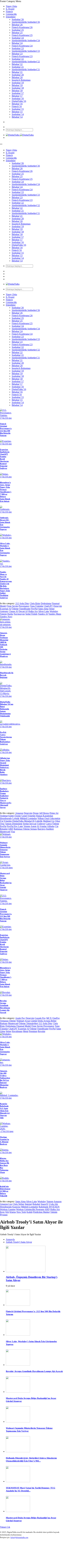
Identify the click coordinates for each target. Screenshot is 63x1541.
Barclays (42, 829)
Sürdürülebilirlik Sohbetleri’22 (26, 61)
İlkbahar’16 (17, 104)
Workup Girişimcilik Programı (30, 1209)
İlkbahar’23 (17, 53)
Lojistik (15, 818)
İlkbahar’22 (17, 64)
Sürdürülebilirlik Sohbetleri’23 (26, 51)
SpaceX (44, 1204)
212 (17, 603)
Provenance (24, 606)
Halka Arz (33, 611)
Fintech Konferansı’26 (22, 27)
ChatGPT (48, 606)
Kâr (7, 1212)
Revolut (41, 1031)
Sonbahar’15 (18, 109)
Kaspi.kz (16, 1207)
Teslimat (4, 816)
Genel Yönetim (28, 816)
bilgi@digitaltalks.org (19, 1537)
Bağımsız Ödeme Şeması (25, 829)
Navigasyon (19, 614)
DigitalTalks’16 (19, 101)
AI (10, 608)
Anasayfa (10, 1239)
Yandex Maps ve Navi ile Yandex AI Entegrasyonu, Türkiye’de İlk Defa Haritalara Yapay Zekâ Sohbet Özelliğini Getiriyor (6, 585)
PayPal (34, 608)
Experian (4, 608)
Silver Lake (43, 611)
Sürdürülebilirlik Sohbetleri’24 (26, 40)
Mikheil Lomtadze (28, 818)
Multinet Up (48, 821)
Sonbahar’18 (18, 88)
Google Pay (40, 1018)
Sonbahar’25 (18, 30)
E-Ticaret (10, 9)
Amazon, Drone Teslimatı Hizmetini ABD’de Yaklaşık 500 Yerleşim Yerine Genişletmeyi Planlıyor (5, 644)
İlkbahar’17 (17, 96)
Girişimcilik (11, 14)
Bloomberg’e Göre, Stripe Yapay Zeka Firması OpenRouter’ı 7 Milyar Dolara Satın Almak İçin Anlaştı (5, 491)
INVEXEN (54, 1207)
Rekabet (4, 829)
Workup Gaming (8, 1209)
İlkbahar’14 (17, 117)
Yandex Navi (6, 616)
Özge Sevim (12, 606)
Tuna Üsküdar (36, 606)
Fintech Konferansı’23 (22, 56)
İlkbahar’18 (17, 90)
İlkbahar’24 (17, 43)
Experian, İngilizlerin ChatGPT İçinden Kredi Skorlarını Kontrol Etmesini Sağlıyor (4, 458)
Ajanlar (43, 826)
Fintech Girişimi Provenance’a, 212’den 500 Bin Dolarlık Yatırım (6, 430)
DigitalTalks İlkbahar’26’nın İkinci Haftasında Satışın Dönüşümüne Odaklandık (6, 709)
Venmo (27, 826)
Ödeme (15, 608)
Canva (49, 823)
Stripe (52, 608)
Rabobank (43, 1207)
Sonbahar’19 (18, 82)
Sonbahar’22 (18, 59)
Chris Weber (18, 1204)
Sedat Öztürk (31, 614)
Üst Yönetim (6, 821)
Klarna (13, 1212)
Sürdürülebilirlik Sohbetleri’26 (26, 22)
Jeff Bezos (44, 813)
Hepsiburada (6, 818)
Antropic (4, 611)
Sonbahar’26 (18, 19)
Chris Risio (35, 603)
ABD (10, 829)
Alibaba (50, 826)
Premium (33, 1031)
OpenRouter (25, 608)
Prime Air (54, 813)
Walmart (20, 1021)
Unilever (41, 823)
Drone (36, 813)
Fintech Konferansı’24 (22, 46)
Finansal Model (23, 1026)
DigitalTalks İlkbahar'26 (23, 821)
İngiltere (50, 829)
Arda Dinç (24, 603)
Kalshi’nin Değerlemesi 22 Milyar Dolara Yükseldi (5, 1191)
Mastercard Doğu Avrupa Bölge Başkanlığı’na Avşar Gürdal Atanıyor (6, 881)
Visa (13, 831)
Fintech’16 (17, 106)
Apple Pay (20, 1018)
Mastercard (5, 831)
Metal (25, 1031)
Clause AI (13, 611)
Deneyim (57, 606)
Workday (54, 611)
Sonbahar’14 (18, 114)
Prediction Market (41, 1212)
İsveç (2, 1212)
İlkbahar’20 (17, 77)
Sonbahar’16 (18, 98)
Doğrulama (46, 603)
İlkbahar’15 (17, 111)
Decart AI (23, 611)
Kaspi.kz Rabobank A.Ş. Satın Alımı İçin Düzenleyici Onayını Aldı (5, 1111)
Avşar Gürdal (31, 1021)
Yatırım (3, 614)
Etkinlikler (11, 17)
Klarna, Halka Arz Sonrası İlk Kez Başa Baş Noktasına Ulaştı (4, 1165)
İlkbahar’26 (17, 24)
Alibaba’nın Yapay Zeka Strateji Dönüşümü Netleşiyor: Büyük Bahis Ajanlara (5, 766)
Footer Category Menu (10, 1)
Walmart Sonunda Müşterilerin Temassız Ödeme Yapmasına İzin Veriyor (5, 849)
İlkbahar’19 (17, 85)
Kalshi (30, 1212)
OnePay (56, 1018)
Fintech (9, 11)
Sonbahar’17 (18, 93)
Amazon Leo (6, 1204)
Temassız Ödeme (8, 1021)
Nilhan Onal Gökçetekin (49, 818)
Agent (33, 826)
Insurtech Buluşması (21, 80)
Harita (10, 614)
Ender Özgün (14, 816)
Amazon (19, 813)
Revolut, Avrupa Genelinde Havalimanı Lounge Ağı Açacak (5, 1007)
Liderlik (38, 821)
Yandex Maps (54, 614)
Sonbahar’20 (18, 75)
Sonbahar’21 (18, 67)
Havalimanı (17, 1031)
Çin (56, 826)
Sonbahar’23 (18, 48)
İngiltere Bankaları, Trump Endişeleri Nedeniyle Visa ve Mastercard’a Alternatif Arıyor (5, 798)
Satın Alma (43, 608)
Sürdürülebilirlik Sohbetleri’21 (26, 69)
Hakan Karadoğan (44, 816)
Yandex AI (43, 614)
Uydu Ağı (53, 1204)
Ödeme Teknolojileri (28, 1023)
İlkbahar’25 (17, 32)
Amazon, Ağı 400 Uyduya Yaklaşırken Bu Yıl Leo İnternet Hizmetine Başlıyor (5, 1079)
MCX (49, 1018)
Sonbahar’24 (18, 38)
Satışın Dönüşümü (13, 823)
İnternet (28, 1204)
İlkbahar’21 (17, 72)
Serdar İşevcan (29, 823)
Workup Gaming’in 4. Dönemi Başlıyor (4, 1140)
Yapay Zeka (11, 6)
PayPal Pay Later (15, 826)
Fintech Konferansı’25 (22, 35)
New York (21, 1212)
